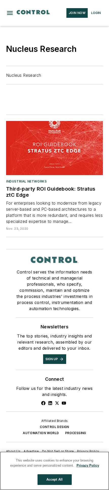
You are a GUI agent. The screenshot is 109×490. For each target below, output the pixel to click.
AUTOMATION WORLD (41, 433)
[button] (10, 13)
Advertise (31, 451)
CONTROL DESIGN (54, 427)
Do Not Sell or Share (58, 451)
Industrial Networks (26, 181)
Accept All (54, 479)
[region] (54, 471)
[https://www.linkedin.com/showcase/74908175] (50, 403)
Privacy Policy (88, 451)
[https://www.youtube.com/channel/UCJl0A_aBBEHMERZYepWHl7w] (63, 403)
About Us (13, 451)
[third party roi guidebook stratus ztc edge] (54, 148)
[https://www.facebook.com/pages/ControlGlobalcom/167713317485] (43, 403)
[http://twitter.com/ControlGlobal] (57, 403)
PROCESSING (75, 433)
